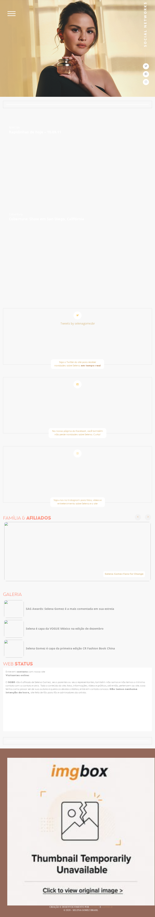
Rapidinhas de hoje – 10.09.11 (35, 132)
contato (22, 672)
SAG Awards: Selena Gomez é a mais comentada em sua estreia (70, 609)
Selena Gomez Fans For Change (124, 574)
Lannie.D (107, 907)
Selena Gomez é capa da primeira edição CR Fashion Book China (70, 648)
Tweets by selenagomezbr (77, 323)
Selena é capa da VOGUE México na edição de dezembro (65, 628)
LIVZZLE (95, 907)
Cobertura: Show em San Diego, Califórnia (46, 218)
